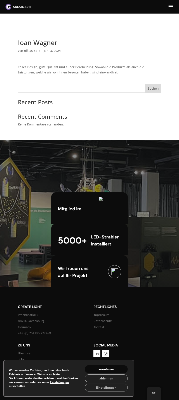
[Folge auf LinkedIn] (96, 353)
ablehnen (106, 378)
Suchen (153, 88)
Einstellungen (59, 382)
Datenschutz (102, 321)
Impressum (101, 315)
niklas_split (32, 51)
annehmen (106, 369)
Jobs (21, 359)
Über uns (24, 353)
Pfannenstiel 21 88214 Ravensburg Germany (31, 321)
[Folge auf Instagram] (105, 353)
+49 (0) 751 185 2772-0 (34, 333)
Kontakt (98, 327)
